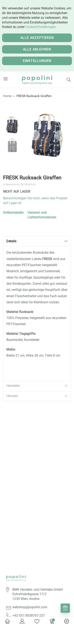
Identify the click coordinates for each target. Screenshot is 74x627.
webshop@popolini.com (29, 607)
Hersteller (13, 386)
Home (7, 96)
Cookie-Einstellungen (40, 27)
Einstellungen (37, 61)
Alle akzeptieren (37, 38)
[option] (12, 125)
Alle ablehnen (37, 49)
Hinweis (12, 396)
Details (11, 241)
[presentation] (35, 135)
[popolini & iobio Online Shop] (37, 79)
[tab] (37, 241)
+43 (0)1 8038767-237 (28, 615)
